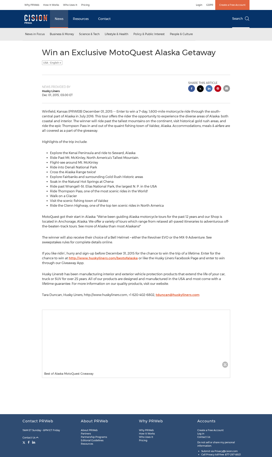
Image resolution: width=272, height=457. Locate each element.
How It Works (51, 4)
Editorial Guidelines (92, 440)
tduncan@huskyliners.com (178, 295)
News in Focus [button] (35, 34)
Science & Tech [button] (89, 34)
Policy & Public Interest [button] (149, 34)
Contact (104, 19)
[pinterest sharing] (217, 89)
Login (199, 4)
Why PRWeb (31, 4)
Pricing (85, 4)
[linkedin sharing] (209, 89)
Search (237, 19)
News (59, 19)
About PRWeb (89, 430)
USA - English (51, 62)
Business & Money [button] (62, 34)
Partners (86, 433)
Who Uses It (70, 4)
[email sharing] (226, 89)
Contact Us (29, 437)
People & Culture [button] (181, 34)
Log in (200, 433)
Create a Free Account (232, 4)
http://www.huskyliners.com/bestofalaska (103, 258)
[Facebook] (28, 442)
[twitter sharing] (200, 89)
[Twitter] (24, 442)
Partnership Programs (94, 436)
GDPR (209, 4)
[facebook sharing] (191, 89)
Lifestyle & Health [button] (116, 34)
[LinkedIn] (33, 442)
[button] (136, 340)
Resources (81, 19)
